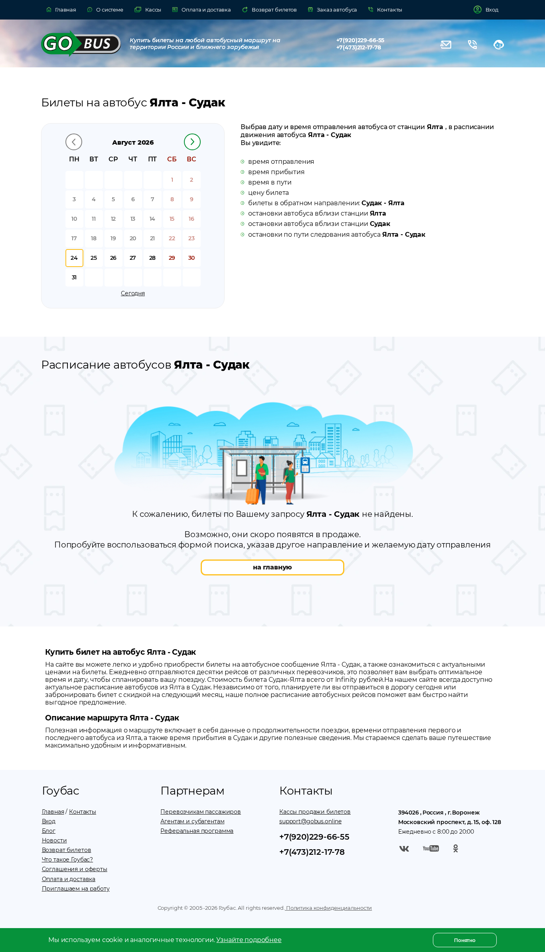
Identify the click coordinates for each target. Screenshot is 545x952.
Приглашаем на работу (76, 888)
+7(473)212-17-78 (358, 47)
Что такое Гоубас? (67, 859)
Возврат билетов (66, 850)
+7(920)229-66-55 (360, 40)
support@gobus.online (310, 821)
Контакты (82, 811)
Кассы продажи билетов (315, 811)
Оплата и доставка (69, 879)
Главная (53, 811)
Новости (54, 840)
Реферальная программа (196, 830)
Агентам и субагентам (192, 821)
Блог (48, 830)
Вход (48, 821)
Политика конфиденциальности (328, 908)
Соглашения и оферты (74, 869)
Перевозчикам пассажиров (200, 811)
